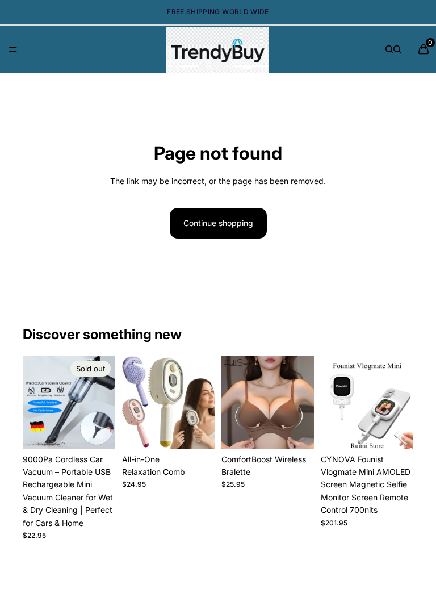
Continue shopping (218, 223)
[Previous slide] (35, 402)
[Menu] (13, 49)
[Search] (389, 49)
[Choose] (197, 431)
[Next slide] (102, 402)
